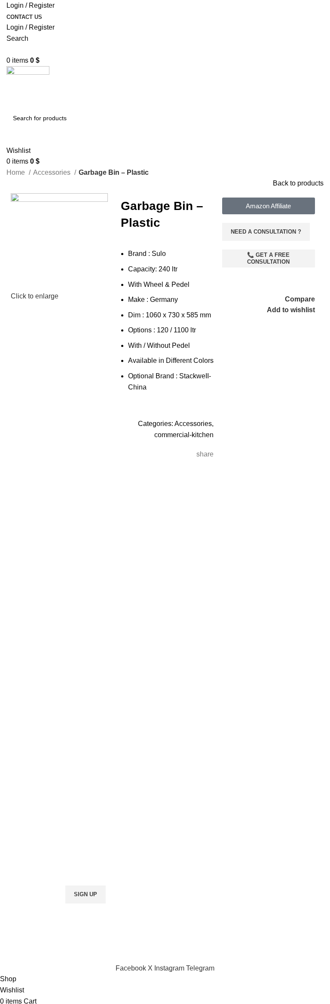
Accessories (52, 172)
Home (16, 172)
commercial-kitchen (184, 434)
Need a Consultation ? (266, 231)
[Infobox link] (82, 690)
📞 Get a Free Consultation (268, 258)
